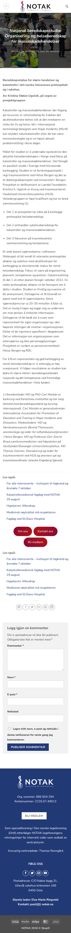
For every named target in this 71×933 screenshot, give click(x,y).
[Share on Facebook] (26, 607)
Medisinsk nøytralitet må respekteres (31, 512)
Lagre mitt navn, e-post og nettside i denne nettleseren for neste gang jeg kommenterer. (32, 734)
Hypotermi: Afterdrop (21, 506)
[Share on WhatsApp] (19, 607)
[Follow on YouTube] (45, 873)
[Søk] (67, 6)
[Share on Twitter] (32, 607)
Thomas (55, 51)
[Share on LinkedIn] (52, 607)
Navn (11, 677)
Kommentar (15, 645)
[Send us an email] (39, 873)
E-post (12, 694)
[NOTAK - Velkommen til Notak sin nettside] (35, 6)
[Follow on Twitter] (32, 873)
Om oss (23, 531)
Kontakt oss (45, 531)
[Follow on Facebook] (26, 873)
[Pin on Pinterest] (45, 607)
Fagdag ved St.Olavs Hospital (26, 519)
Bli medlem (35, 542)
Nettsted (12, 711)
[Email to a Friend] (39, 607)
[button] (6, 6)
